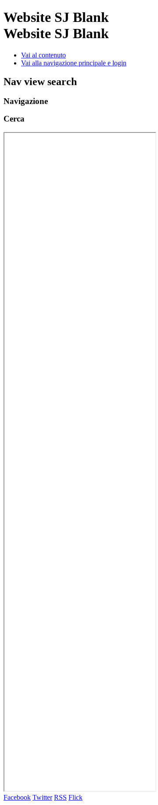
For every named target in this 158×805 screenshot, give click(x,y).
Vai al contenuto (43, 55)
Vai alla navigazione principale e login (73, 63)
